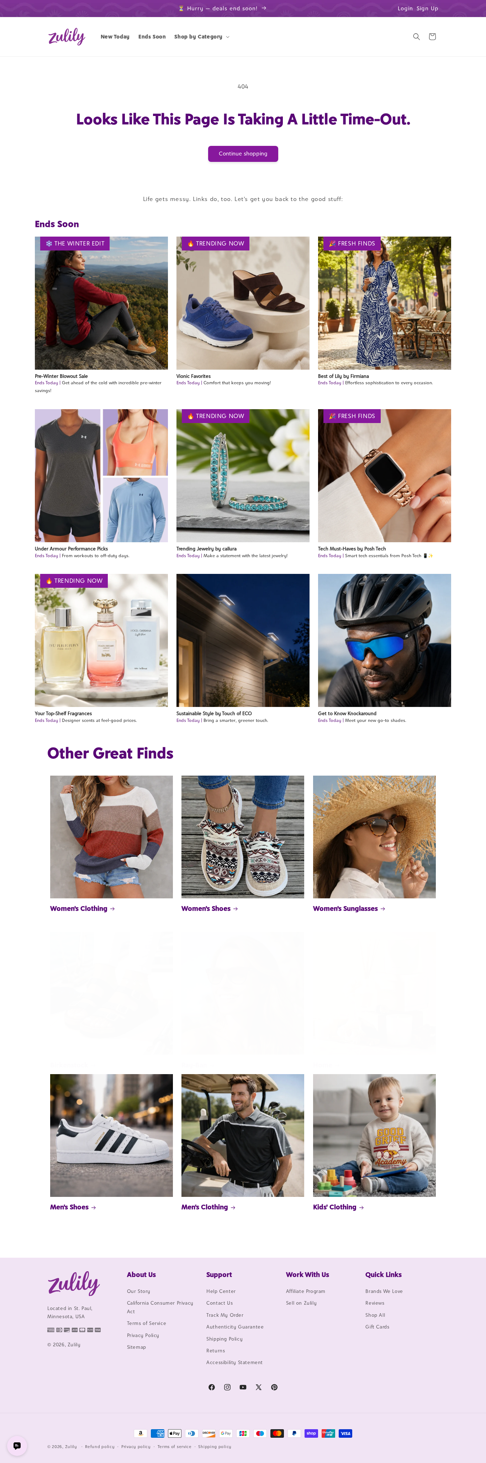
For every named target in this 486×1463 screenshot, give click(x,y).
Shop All (375, 1315)
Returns (215, 1350)
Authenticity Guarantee (235, 1327)
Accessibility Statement (234, 1362)
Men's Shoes (69, 1207)
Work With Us (307, 1274)
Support (219, 1274)
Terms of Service (147, 1323)
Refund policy (100, 1446)
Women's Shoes (206, 908)
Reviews (374, 1303)
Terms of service (175, 1446)
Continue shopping (243, 153)
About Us (141, 1274)
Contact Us (219, 1303)
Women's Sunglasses (345, 908)
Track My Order (224, 1315)
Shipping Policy (224, 1339)
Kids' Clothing (334, 1207)
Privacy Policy (143, 1335)
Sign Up (428, 8)
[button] (201, 36)
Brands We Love (384, 1291)
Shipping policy (215, 1446)
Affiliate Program (306, 1291)
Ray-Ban (194, 1065)
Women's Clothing (78, 908)
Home (322, 1065)
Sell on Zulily (301, 1303)
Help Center (221, 1291)
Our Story (138, 1291)
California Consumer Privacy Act (160, 1307)
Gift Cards (377, 1327)
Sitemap (136, 1347)
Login (405, 8)
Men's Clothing (204, 1207)
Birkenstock (69, 1065)
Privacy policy (136, 1446)
